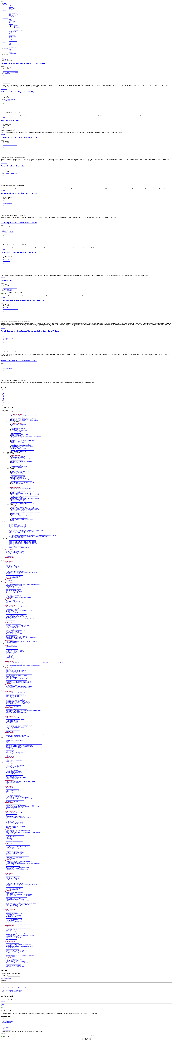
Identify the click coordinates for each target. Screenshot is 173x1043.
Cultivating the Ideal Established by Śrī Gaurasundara (22, 450)
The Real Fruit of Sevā (16, 492)
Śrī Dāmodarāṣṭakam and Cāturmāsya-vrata (20, 442)
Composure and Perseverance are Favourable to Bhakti (17, 736)
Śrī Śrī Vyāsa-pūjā (15, 514)
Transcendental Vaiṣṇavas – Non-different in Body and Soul (21, 531)
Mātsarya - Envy (12, 544)
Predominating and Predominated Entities (15, 800)
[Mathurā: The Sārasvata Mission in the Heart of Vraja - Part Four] (6, 83)
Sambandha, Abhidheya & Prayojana (14, 658)
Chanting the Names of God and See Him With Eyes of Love (19, 674)
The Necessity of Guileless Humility (13, 624)
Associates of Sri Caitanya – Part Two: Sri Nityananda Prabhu (19, 745)
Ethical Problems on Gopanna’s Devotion (15, 602)
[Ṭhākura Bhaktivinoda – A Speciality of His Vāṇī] (6, 110)
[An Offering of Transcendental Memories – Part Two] (6, 242)
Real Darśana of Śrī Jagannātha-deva (19, 451)
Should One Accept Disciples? (12, 612)
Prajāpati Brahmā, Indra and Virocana (14, 868)
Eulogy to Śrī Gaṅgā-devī (11, 939)
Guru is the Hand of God (11, 635)
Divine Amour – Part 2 (11, 652)
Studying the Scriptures (16, 433)
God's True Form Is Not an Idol (12, 631)
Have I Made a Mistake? (11, 808)
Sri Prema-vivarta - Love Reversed (13, 804)
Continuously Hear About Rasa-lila (13, 862)
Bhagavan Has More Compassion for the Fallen (16, 735)
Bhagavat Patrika (7, 1018)
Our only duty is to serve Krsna (12, 943)
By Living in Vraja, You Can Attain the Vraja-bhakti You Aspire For (25, 491)
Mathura (8, 791)
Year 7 (4, 127)
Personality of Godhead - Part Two (13, 747)
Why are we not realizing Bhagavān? (14, 592)
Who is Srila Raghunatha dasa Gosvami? (14, 775)
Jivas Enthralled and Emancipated (13, 730)
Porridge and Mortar (10, 660)
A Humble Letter (9, 783)
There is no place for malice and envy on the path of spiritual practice (20, 781)
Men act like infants (10, 676)
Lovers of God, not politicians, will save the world (16, 709)
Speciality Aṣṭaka (9, 556)
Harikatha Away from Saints (12, 801)
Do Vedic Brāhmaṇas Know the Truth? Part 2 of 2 (16, 678)
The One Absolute (10, 586)
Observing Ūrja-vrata (15, 441)
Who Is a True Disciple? (11, 617)
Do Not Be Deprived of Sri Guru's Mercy (15, 551)
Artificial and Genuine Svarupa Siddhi (14, 782)
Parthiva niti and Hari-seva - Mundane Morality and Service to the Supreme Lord (23, 832)
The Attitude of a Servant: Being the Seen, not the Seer (17, 901)
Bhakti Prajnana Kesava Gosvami (10, 71)
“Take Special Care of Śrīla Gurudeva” (19, 476)
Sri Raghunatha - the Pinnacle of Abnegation (15, 699)
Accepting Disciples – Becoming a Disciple (15, 849)
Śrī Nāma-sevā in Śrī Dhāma (12, 609)
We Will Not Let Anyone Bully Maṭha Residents (16, 587)
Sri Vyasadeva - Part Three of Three (13, 705)
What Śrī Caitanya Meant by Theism (14, 591)
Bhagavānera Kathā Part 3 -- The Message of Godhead (17, 867)
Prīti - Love (8, 870)
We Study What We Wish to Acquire (14, 772)
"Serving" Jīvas (14, 429)
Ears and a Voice (9, 657)
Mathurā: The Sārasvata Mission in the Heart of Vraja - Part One (22, 541)
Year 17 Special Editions (8, 290)
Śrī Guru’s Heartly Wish (16, 472)
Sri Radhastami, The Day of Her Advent (14, 841)
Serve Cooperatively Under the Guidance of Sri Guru (17, 856)
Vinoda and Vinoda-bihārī (11, 685)
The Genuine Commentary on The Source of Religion (17, 797)
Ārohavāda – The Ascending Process (14, 585)
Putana (7, 741)
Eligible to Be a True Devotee (12, 755)
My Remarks (8, 713)
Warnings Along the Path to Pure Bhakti (14, 655)
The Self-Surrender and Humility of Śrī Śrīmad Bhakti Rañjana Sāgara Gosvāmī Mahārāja (28, 536)
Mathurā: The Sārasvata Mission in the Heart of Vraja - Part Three (23, 543)
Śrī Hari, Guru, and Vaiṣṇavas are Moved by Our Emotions (18, 933)
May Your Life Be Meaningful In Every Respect (21, 500)
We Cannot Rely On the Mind (12, 767)
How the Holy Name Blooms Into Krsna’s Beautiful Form (18, 703)
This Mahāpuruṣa (15, 484)
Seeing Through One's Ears (17, 483)
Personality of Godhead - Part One (13, 748)
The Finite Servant (10, 756)
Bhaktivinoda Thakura (8, 338)
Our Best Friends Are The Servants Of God (15, 630)
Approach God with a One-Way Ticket (14, 752)
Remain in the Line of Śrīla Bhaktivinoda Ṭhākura (22, 461)
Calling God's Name (10, 858)
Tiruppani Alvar (9, 751)
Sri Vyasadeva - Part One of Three (13, 717)
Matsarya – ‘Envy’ (10, 839)
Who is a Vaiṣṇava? (10, 910)
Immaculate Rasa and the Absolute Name (15, 816)
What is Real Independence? (12, 577)
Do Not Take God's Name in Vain (13, 564)
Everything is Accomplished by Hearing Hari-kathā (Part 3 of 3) (25, 493)
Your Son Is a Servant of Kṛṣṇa (12, 608)
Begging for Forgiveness (11, 831)
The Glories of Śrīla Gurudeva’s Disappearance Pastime (18, 830)
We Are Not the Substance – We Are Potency (15, 571)
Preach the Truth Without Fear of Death (14, 807)
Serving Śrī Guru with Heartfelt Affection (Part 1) (22, 489)
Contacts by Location (7, 1028)
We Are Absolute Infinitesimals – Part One (15, 651)
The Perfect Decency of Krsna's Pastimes (15, 694)
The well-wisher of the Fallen (12, 929)
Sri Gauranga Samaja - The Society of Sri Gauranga (17, 869)
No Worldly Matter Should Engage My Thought (16, 675)
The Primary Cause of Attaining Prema (19, 518)
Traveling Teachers (7, 1030)
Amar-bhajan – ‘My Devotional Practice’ (14, 906)
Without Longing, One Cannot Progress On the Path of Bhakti (24, 508)
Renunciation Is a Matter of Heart (13, 866)
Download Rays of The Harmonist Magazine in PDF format (16, 987)
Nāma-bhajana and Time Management (19, 434)
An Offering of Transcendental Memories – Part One (19, 193)
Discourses (5, 1020)
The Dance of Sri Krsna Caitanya (13, 728)
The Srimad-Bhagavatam (11, 697)
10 (3, 402)
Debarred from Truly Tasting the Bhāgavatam (15, 633)
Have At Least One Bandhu (17, 497)
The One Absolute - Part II (11, 912)
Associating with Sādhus (16, 431)
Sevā (7, 570)
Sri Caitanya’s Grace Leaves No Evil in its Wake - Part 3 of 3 (19, 681)
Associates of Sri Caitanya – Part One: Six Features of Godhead (19, 746)
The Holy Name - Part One (12, 721)
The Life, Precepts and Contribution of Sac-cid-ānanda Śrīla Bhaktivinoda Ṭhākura (30, 331)
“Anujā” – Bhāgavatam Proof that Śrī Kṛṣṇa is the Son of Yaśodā (25, 509)
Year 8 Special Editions (8, 289)
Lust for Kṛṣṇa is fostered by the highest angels (16, 695)
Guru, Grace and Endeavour (12, 864)
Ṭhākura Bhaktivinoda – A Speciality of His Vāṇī (17, 92)
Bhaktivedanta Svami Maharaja (10, 288)
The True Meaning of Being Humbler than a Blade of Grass (18, 817)
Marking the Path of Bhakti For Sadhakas (15, 966)
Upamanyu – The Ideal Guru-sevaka (14, 851)
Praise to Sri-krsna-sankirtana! (12, 960)
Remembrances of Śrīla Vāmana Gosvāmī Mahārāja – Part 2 (24, 419)
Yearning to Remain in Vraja (17, 467)
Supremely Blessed (10, 647)
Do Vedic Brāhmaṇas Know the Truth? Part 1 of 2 (16, 680)
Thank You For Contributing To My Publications (21, 502)
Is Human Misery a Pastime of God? (13, 936)
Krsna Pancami (6, 261)
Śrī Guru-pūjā (9, 580)
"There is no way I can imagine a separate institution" (19, 137)
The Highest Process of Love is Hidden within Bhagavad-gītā (19, 861)
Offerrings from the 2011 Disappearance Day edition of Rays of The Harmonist (23, 863)
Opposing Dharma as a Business (13, 758)
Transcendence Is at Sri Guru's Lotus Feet (15, 554)
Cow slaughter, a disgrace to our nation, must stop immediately (24, 515)
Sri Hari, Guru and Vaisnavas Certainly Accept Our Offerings (19, 895)
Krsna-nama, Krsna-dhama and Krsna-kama (15, 700)
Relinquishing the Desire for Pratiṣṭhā (17, 546)
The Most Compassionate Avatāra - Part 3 (17, 524)
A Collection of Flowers (11, 600)
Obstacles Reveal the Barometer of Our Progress (21, 479)
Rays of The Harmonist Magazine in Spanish (12, 991)
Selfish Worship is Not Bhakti (12, 632)
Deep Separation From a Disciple (18, 425)
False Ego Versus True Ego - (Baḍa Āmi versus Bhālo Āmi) (18, 854)
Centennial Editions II (8, 232)
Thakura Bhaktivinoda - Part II (12, 789)
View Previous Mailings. (6, 978)
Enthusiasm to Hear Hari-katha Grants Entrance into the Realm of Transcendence (23, 710)
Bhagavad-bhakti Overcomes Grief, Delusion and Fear (23, 458)
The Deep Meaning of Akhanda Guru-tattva (15, 961)
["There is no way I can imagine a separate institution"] (6, 154)
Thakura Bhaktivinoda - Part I (12, 790)
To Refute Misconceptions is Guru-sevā (19, 430)
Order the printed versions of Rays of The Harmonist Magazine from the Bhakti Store (21, 989)
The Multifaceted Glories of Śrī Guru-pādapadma (21, 448)
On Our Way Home (10, 821)
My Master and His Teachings (12, 833)
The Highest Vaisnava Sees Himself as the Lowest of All (18, 616)
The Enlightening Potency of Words (13, 573)
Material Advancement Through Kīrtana (14, 671)
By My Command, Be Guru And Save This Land (16, 636)
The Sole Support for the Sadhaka (13, 711)
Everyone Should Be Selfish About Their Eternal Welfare (18, 845)
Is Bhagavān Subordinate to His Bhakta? (14, 575)
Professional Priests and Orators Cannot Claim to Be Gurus (18, 702)
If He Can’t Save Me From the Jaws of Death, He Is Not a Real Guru (21, 637)
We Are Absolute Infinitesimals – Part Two (15, 650)
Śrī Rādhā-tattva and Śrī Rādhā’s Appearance (21, 445)
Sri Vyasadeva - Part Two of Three (13, 706)
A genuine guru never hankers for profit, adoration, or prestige (19, 686)
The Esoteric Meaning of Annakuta (13, 965)
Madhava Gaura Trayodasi (9, 99)
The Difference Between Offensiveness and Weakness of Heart (19, 793)
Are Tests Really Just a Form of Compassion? (15, 826)
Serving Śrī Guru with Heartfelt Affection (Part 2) (22, 488)
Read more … (4, 89)
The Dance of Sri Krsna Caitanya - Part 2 (15, 727)
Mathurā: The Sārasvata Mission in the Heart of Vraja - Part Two (22, 540)
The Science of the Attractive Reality (14, 576)
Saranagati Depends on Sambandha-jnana (15, 740)
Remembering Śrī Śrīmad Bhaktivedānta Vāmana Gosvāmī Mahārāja (26, 436)
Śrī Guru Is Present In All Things (13, 565)
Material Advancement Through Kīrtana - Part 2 (16, 670)
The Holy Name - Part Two (12, 720)
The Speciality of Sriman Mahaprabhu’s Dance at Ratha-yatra (19, 894)
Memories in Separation (16, 435)
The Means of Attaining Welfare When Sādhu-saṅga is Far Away (20, 935)
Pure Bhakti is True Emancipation (13, 792)
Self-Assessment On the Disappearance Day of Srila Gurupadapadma (21, 900)
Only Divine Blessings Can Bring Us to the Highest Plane (18, 928)
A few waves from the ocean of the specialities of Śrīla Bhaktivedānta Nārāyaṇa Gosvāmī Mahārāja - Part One (32, 535)
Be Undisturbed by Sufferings (17, 457)
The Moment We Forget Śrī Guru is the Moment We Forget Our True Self (21, 572)
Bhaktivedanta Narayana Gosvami (10, 72)
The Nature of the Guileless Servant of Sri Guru (16, 796)
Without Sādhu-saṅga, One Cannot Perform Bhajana (19, 361)
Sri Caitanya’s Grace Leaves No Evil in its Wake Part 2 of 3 (18, 682)
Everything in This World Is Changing (14, 638)
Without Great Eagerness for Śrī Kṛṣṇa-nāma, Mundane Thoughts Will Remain (23, 584)
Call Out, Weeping (15, 462)
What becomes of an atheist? (12, 770)
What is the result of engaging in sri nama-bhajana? (17, 765)
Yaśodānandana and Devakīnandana (19, 473)
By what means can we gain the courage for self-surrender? (18, 597)
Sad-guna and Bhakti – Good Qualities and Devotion (17, 904)
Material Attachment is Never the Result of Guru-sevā (22, 482)
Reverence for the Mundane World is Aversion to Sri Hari (18, 962)
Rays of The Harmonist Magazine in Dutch (12, 990)
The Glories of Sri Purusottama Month (14, 905)
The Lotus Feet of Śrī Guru (12, 649)
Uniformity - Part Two (10, 731)
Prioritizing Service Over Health (18, 477)
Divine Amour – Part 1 (11, 653)
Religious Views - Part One (12, 723)
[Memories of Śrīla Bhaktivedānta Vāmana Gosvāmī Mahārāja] (6, 318)
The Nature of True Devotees (12, 596)
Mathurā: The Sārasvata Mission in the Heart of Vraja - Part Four (24, 63)
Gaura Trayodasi (6, 73)
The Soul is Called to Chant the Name (14, 848)
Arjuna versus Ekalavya (11, 827)
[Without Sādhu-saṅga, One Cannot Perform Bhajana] (6, 378)
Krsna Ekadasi (6, 339)
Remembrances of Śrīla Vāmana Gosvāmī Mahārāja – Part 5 (24, 415)
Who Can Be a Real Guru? (12, 836)
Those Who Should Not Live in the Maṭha (15, 812)
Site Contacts (6, 1027)
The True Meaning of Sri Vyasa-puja (14, 959)
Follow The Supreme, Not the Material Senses (16, 777)
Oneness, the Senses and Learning (13, 766)
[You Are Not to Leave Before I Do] (6, 183)
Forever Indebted (9, 893)
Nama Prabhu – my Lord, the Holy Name (15, 719)
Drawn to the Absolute (11, 818)
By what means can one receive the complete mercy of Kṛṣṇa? (19, 610)
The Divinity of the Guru (11, 787)
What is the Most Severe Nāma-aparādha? (15, 615)
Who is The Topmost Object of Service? (14, 822)
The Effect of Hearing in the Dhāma (19, 466)
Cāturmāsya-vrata (15, 513)
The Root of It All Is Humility (12, 627)
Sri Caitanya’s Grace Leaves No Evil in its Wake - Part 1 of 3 (19, 692)
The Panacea (8, 837)
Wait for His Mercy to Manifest (18, 456)
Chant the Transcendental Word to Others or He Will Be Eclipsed (20, 618)
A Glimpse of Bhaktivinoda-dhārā (16, 537)
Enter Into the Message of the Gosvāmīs (19, 465)
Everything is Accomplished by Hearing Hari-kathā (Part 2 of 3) (25, 494)
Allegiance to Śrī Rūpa (16, 447)
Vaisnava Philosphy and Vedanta (13, 696)
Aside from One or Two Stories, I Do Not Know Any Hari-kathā (25, 498)
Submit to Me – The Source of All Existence (15, 569)
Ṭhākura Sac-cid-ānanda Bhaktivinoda (17, 532)
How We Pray (9, 669)
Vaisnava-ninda (9, 930)
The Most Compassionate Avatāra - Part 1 (17, 526)
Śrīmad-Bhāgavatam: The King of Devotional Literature (23, 440)
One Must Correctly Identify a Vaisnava (14, 892)
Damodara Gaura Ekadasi (8, 259)
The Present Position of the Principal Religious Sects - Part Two (19, 725)
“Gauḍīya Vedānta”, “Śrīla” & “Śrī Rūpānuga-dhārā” (22, 519)
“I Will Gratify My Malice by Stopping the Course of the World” (19, 628)
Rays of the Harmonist (8, 1021)
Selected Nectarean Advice (11, 931)
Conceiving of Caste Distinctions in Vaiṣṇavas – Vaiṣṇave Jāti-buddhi (21, 903)
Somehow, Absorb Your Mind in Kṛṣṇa (14, 664)
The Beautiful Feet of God (11, 646)
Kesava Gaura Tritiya (7, 200)
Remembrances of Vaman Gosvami (10, 309)
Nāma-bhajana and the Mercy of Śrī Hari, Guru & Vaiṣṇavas (24, 439)
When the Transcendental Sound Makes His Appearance (18, 769)
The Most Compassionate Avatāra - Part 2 (17, 525)
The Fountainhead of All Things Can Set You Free (16, 823)
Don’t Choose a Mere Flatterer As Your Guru (15, 626)
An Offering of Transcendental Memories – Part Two (19, 223)
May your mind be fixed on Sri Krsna (14, 753)
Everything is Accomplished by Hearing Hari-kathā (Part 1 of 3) (25, 496)
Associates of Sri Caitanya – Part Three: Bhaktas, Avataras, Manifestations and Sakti (24, 744)
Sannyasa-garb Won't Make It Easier (13, 595)
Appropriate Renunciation (16, 463)
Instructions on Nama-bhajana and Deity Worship (16, 712)
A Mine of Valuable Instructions (18, 475)
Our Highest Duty (10, 847)
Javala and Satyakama (10, 934)
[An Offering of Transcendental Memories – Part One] (6, 212)
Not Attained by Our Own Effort (13, 601)
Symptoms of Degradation (17, 460)
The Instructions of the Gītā (17, 437)
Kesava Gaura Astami (8, 202)
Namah (7, 815)
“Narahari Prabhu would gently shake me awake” (22, 416)
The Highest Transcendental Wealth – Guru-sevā (21, 481)
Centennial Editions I (7, 203)
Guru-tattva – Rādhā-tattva (11, 642)
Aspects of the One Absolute (12, 778)
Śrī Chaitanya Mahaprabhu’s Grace (13, 688)
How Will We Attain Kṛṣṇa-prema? (13, 590)
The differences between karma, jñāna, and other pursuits (18, 687)
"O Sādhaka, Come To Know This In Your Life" (16, 897)
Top (1, 1041)
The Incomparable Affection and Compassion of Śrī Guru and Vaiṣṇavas (21, 641)
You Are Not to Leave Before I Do (12, 166)
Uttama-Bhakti (9, 838)
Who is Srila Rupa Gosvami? (12, 825)
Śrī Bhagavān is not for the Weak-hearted (15, 937)
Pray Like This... (9, 656)
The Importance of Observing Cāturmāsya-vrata (21, 444)
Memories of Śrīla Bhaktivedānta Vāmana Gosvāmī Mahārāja (22, 300)
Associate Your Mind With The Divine (14, 552)
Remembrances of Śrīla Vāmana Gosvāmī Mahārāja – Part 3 (24, 418)
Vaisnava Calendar (7, 1022)
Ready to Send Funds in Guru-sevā (18, 478)
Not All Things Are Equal (11, 776)
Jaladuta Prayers (6, 280)
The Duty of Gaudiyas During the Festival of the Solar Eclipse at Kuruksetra (22, 806)
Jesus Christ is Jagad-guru (10, 120)
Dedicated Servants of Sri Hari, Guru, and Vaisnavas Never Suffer (20, 805)
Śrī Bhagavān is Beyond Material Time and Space (22, 446)
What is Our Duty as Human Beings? (14, 795)
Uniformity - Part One (10, 742)
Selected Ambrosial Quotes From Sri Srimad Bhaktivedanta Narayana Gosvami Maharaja (25, 734)
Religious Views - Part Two (12, 722)
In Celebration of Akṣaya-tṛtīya (18, 517)
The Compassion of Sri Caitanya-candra (14, 760)
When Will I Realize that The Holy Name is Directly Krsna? (19, 798)
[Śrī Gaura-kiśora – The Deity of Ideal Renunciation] (6, 270)
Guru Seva (13, 520)
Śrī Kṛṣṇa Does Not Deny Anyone (13, 589)
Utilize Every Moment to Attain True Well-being (16, 614)
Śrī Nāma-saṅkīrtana (10, 620)
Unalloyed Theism (10, 593)
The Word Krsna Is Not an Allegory (13, 771)
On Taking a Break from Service (18, 428)
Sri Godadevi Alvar (10, 750)
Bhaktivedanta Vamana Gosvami (10, 145)
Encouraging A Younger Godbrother (19, 499)
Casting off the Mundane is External (13, 964)
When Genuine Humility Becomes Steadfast (20, 471)
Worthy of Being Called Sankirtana (13, 672)
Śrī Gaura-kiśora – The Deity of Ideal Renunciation (18, 252)
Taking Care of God (10, 562)
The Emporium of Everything (12, 566)
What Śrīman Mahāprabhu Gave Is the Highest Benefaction (18, 606)
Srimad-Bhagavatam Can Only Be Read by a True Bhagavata (19, 701)
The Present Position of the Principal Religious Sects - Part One (19, 726)
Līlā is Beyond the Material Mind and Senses (15, 820)
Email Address (4, 975)
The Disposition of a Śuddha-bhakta (13, 567)
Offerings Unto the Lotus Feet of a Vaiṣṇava (15, 898)
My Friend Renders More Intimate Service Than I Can (17, 625)
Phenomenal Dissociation (11, 814)
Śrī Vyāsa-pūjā (9, 926)
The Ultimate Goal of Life (11, 677)
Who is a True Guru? (10, 611)
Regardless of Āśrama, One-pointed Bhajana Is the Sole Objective (25, 512)
